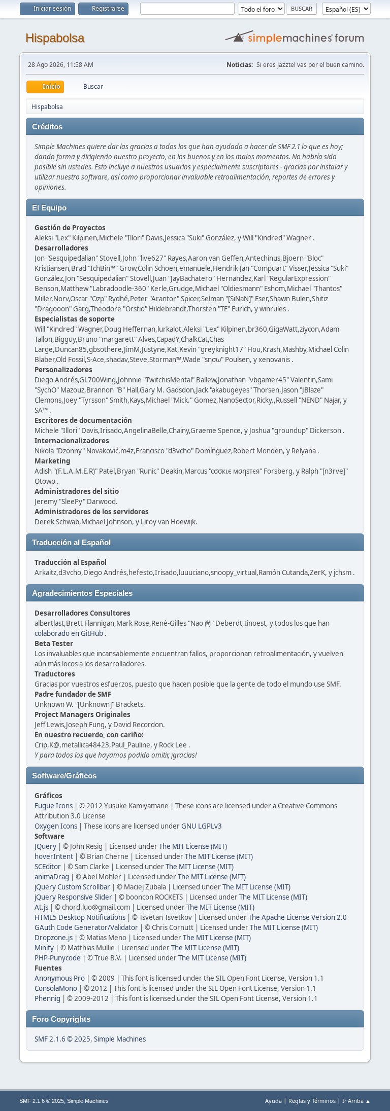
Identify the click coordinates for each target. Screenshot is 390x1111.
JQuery (45, 846)
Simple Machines (120, 1039)
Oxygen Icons (56, 826)
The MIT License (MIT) (193, 846)
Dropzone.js (54, 937)
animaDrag (52, 876)
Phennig (47, 998)
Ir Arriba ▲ (356, 1100)
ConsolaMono (56, 988)
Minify (44, 947)
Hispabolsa (54, 38)
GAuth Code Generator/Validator (86, 927)
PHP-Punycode (58, 957)
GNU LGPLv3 (201, 826)
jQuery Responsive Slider (73, 897)
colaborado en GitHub (69, 633)
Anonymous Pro (60, 978)
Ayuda (273, 1100)
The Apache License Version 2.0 (297, 917)
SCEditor (48, 866)
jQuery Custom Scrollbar (72, 886)
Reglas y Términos (312, 1100)
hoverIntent (54, 856)
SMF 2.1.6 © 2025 (62, 1039)
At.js (41, 907)
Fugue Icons (54, 805)
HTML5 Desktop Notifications (80, 917)
